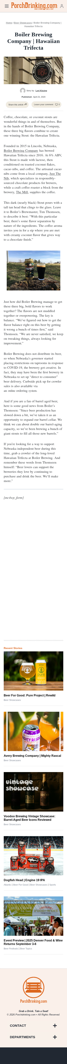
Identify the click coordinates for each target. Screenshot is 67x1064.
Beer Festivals (11, 948)
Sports (52, 885)
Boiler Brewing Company (21, 150)
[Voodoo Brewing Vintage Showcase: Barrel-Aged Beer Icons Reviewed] (33, 791)
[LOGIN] (62, 6)
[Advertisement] (33, 576)
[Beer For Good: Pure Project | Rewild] (33, 671)
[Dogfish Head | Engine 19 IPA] (33, 855)
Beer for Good (20, 885)
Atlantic (7, 885)
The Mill (22, 192)
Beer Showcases (23, 23)
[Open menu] (6, 6)
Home (9, 23)
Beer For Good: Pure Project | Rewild (29, 695)
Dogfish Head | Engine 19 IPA (24, 880)
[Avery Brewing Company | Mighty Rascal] (33, 731)
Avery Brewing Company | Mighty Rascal (32, 755)
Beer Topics (26, 948)
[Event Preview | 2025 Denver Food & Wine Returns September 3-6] (33, 916)
